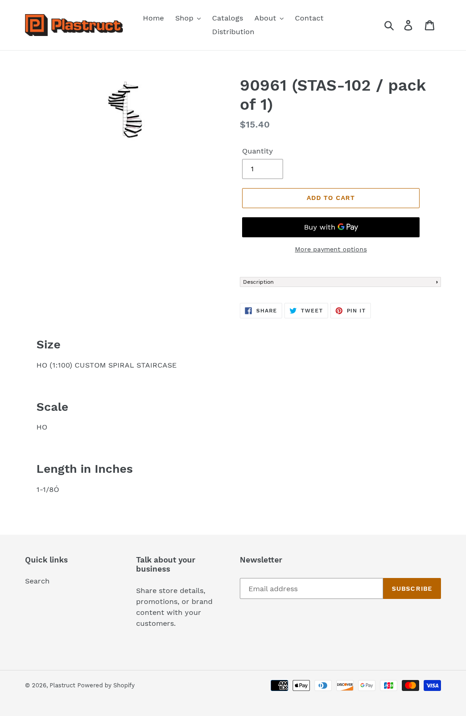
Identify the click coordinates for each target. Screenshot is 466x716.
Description (258, 282)
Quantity (257, 151)
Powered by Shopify (106, 685)
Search (37, 581)
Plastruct (62, 685)
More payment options (331, 249)
